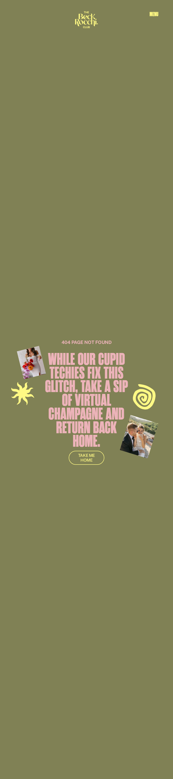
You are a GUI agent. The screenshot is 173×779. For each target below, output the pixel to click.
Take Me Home (86, 457)
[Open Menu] (154, 14)
